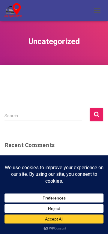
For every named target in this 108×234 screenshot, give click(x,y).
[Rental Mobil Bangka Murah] (15, 10)
